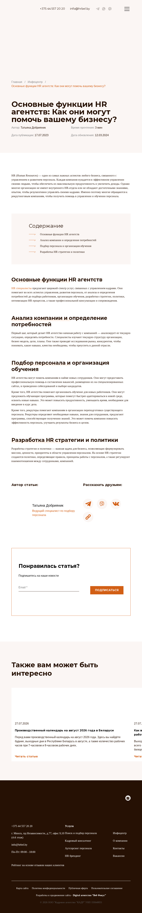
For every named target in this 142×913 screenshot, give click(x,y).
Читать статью (26, 756)
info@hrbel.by (80, 8)
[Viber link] (109, 8)
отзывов (39, 865)
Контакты (119, 848)
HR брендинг (73, 855)
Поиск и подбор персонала (81, 833)
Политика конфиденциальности (48, 888)
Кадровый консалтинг (78, 840)
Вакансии (119, 855)
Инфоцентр (120, 833)
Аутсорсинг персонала (78, 848)
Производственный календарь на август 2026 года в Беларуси (64, 730)
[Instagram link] (128, 799)
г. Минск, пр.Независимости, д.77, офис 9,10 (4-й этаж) (37, 835)
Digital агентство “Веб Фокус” (89, 895)
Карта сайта (22, 888)
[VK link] (97, 8)
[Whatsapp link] (103, 8)
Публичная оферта (78, 888)
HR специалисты (21, 288)
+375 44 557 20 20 (52, 8)
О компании (120, 840)
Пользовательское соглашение (106, 888)
